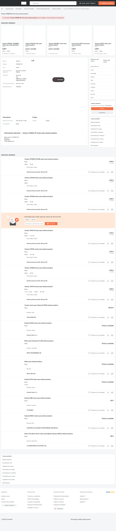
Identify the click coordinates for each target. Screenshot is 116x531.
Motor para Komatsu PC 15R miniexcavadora (38, 341)
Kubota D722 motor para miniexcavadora (37, 379)
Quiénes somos (5, 496)
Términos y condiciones (34, 496)
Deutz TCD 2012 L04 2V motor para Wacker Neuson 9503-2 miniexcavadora (48, 433)
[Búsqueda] (31, 3)
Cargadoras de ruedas (97, 142)
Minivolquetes (94, 145)
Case (92, 70)
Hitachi (92, 77)
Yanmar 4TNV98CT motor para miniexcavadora (58, 44)
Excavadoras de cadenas (97, 135)
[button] (108, 172)
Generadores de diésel (97, 132)
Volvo (92, 97)
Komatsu (93, 83)
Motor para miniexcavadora (33, 361)
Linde (92, 90)
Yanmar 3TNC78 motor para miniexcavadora (38, 230)
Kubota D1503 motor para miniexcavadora (38, 323)
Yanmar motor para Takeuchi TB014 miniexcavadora (41, 305)
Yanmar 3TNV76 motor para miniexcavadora (38, 286)
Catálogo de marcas (33, 507)
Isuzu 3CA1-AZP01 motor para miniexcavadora (81, 44)
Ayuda (3, 499)
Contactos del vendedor (7, 502)
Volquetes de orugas (96, 129)
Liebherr (93, 87)
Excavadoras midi (95, 125)
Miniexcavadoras (95, 122)
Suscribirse (52, 223)
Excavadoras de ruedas (97, 139)
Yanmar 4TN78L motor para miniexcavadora (38, 249)
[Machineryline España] (10, 3)
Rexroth (93, 94)
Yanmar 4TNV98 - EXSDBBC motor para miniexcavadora (10, 44)
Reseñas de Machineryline (35, 504)
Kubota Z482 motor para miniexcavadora (37, 398)
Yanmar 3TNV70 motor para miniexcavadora (33, 44)
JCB (92, 80)
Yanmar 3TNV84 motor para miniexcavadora (38, 177)
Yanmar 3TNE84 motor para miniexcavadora (38, 268)
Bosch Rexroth (95, 66)
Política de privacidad (33, 499)
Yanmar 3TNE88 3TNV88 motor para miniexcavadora (41, 159)
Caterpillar (93, 73)
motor (17, 67)
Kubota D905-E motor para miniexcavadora (38, 416)
